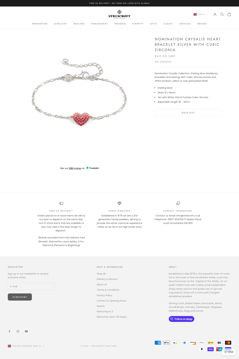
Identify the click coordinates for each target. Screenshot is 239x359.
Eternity (138, 23)
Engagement (99, 23)
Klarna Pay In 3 (105, 311)
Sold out (188, 112)
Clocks (168, 23)
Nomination (40, 23)
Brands (202, 23)
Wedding (120, 23)
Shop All (101, 273)
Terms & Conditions (108, 289)
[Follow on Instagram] (18, 331)
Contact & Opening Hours (111, 300)
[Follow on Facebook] (9, 331)
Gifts (153, 23)
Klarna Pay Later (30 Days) (112, 316)
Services (185, 23)
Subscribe (20, 297)
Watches (79, 23)
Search (101, 306)
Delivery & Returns (107, 279)
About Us (102, 284)
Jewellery (60, 23)
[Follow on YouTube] (26, 331)
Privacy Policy (104, 295)
